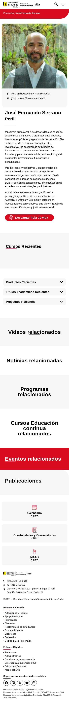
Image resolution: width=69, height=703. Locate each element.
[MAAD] (34, 551)
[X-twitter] (20, 683)
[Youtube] (27, 683)
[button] (34, 282)
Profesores (8, 13)
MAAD (34, 557)
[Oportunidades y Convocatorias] (34, 530)
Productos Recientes (21, 282)
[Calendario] (34, 507)
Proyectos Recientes (21, 301)
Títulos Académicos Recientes (27, 292)
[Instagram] (34, 683)
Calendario (34, 513)
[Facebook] (6, 683)
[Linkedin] (13, 683)
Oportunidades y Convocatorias (34, 535)
